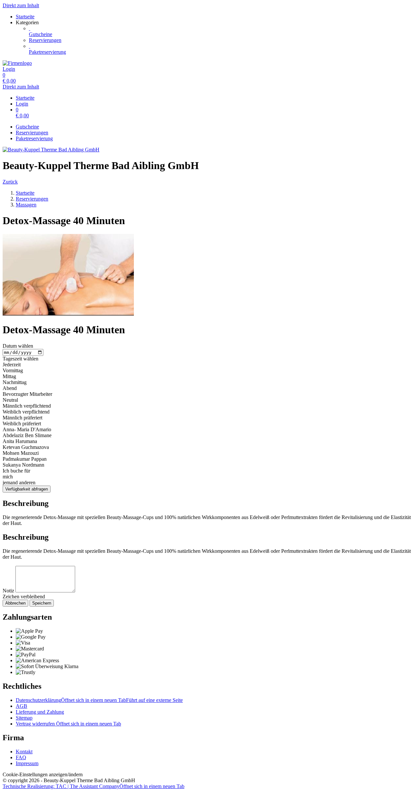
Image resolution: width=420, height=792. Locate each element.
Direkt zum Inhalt (21, 5)
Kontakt (24, 751)
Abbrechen (15, 603)
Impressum (27, 763)
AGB (21, 706)
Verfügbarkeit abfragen (26, 489)
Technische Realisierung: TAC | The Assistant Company (93, 786)
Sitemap (24, 718)
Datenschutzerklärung (99, 700)
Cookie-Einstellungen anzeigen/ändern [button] (43, 774)
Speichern (41, 603)
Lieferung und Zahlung (40, 712)
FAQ (21, 757)
